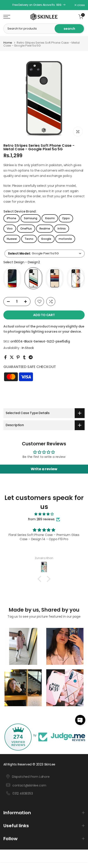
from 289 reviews (41, 519)
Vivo (10, 228)
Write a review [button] (44, 469)
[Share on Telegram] (31, 357)
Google (46, 239)
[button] (80, 720)
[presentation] (78, 278)
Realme (44, 228)
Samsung (30, 218)
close (80, 5)
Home (7, 42)
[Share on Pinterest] (18, 357)
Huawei (12, 239)
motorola (65, 239)
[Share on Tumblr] (24, 357)
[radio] (12, 278)
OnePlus (26, 228)
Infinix (62, 228)
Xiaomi (50, 218)
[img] (44, 514)
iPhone (11, 218)
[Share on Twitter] (12, 357)
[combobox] (45, 253)
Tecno (29, 239)
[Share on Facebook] (5, 357)
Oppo (66, 218)
